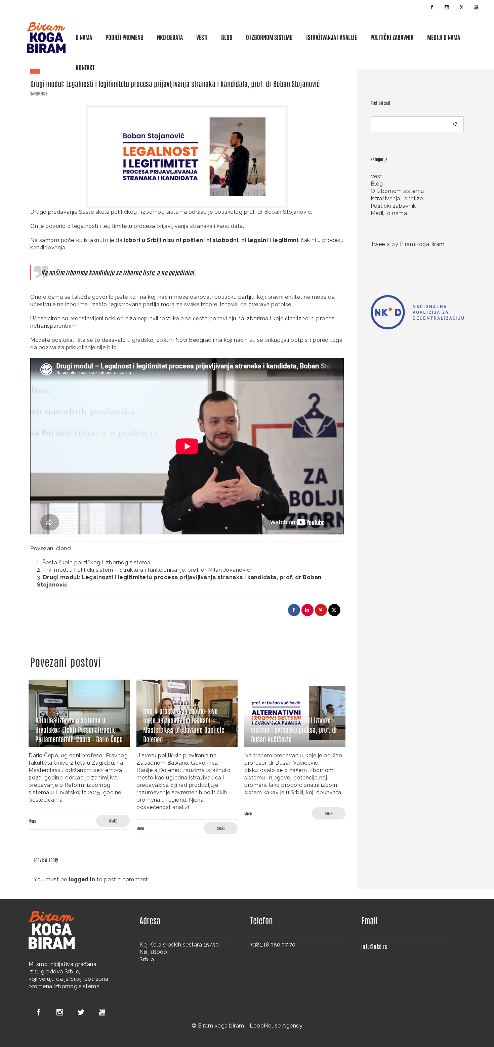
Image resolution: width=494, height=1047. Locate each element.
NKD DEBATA (170, 37)
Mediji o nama (389, 213)
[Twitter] (461, 7)
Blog (377, 183)
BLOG (227, 37)
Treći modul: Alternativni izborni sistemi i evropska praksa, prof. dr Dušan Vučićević (294, 729)
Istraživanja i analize (397, 198)
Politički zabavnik (393, 206)
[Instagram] (447, 7)
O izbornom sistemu (397, 191)
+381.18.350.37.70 (273, 944)
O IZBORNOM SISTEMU (269, 37)
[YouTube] (476, 7)
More (32, 820)
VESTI (202, 37)
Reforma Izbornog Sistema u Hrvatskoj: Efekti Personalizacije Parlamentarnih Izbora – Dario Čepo (79, 729)
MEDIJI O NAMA (443, 37)
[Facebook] (432, 7)
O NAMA (84, 37)
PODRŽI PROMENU (124, 37)
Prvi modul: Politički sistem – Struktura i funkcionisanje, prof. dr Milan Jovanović (146, 570)
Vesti (377, 176)
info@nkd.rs (374, 946)
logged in (82, 879)
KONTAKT (85, 67)
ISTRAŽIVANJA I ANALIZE (331, 37)
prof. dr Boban (263, 212)
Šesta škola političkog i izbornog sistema (96, 562)
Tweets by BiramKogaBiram (408, 244)
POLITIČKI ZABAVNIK (392, 37)
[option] (79, 754)
